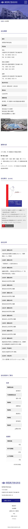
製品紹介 (14, 505)
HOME (2, 21)
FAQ (14, 513)
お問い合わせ (7, 500)
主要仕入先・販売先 (14, 511)
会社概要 (14, 508)
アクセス (14, 518)
